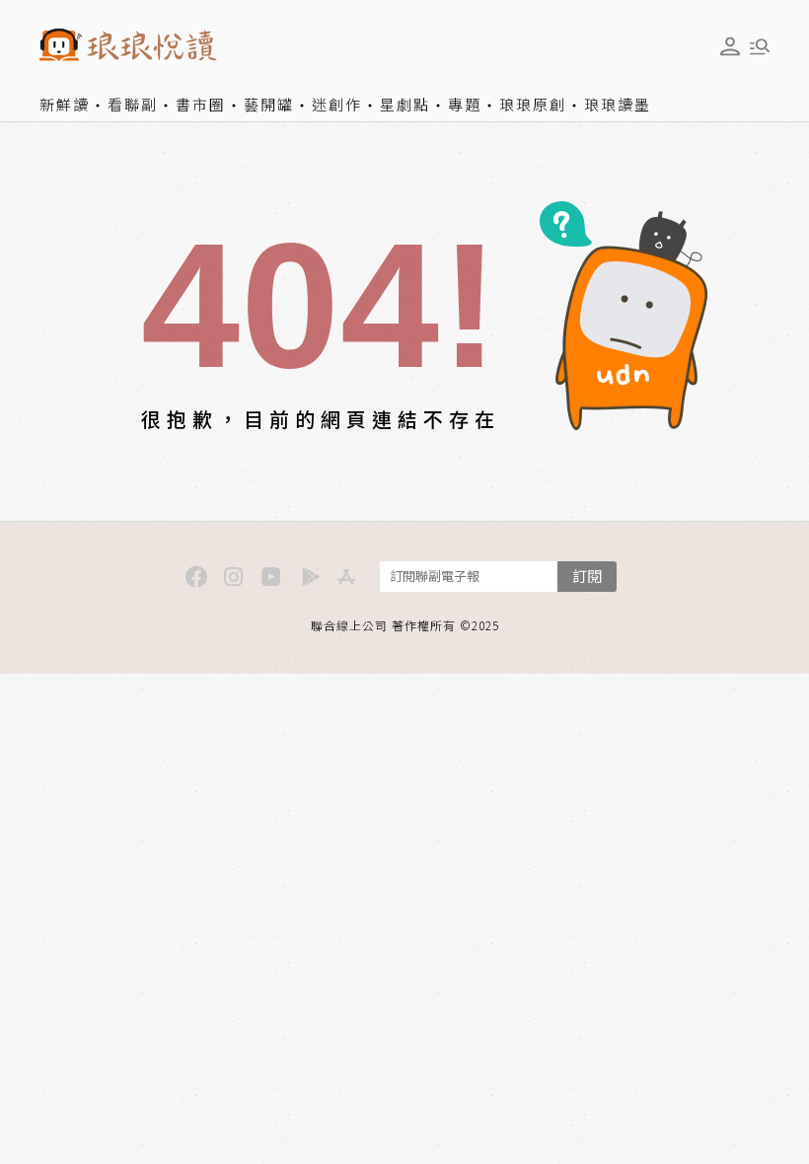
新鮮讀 (64, 104)
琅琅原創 (532, 104)
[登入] (730, 46)
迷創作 (337, 104)
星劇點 (405, 104)
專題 (464, 104)
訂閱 (587, 575)
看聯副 (133, 104)
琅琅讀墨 (617, 104)
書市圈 (201, 104)
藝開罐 (269, 104)
